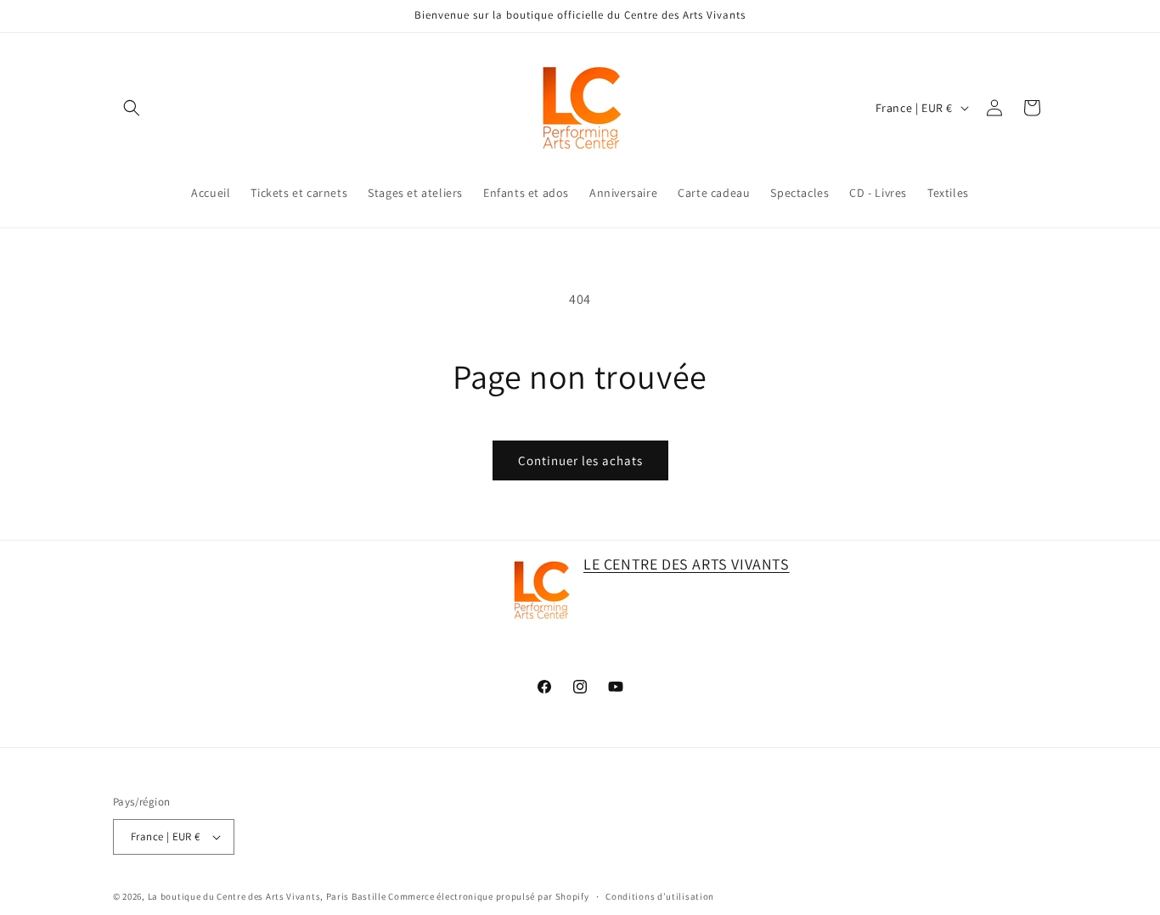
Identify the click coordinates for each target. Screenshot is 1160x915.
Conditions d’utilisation (659, 896)
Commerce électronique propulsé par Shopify (488, 896)
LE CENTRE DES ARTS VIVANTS (686, 564)
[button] (131, 107)
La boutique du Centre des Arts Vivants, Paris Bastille (267, 896)
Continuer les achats (580, 460)
